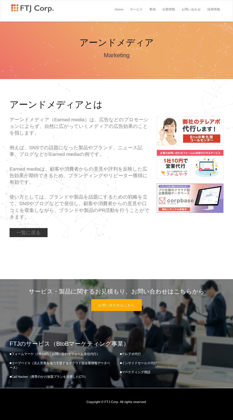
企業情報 (168, 9)
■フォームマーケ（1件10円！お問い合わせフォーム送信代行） (55, 354)
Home (119, 9)
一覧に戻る (28, 232)
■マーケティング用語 (135, 372)
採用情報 (213, 9)
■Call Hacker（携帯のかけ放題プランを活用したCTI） (48, 376)
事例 (152, 9)
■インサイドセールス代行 (138, 363)
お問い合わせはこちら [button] (116, 305)
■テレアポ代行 (130, 354)
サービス (136, 9)
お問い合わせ (191, 9)
